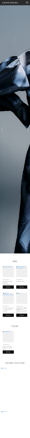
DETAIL (8, 287)
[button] (2, 130)
